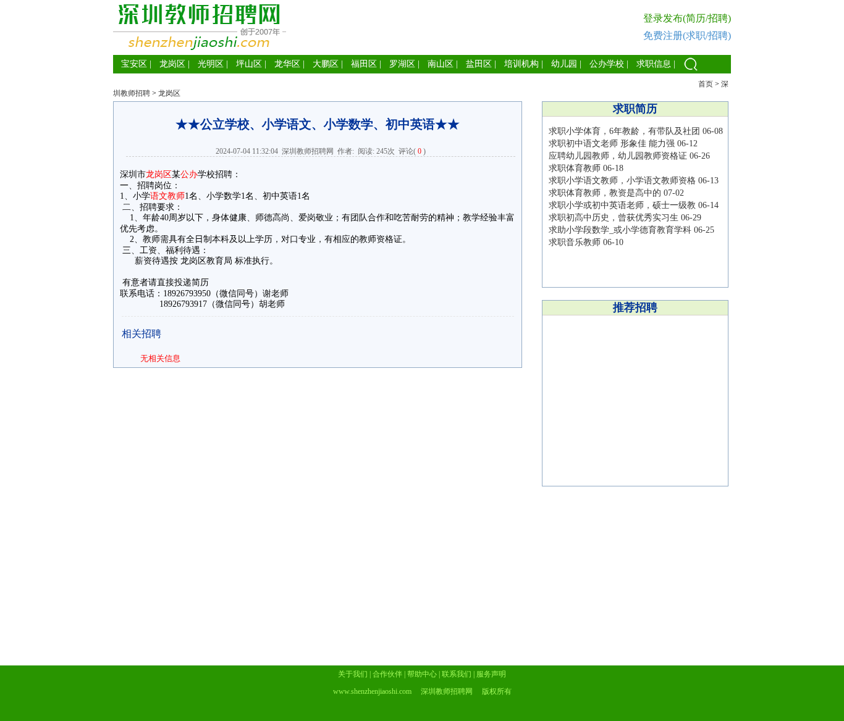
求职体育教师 (575, 168)
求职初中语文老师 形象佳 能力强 (612, 143)
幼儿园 (564, 64)
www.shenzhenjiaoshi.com (372, 691)
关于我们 (353, 674)
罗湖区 (402, 64)
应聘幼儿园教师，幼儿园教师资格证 (618, 155)
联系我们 (456, 674)
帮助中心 (422, 674)
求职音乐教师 (575, 242)
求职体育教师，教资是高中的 (605, 193)
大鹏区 (326, 64)
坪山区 (249, 64)
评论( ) (412, 151)
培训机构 (521, 64)
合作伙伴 (387, 674)
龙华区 (287, 64)
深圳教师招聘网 (308, 151)
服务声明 (491, 674)
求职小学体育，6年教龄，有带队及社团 (624, 131)
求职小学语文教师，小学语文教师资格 (622, 180)
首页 (705, 84)
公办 (189, 174)
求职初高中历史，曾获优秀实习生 (613, 217)
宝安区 (134, 64)
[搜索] (690, 70)
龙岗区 (172, 64)
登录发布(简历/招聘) (687, 18)
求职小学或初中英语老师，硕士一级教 (622, 205)
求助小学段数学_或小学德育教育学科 (620, 230)
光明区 (211, 64)
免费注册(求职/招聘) (687, 35)
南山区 (441, 64)
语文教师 (167, 196)
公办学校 (606, 64)
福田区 (364, 64)
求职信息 (653, 64)
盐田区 (479, 64)
